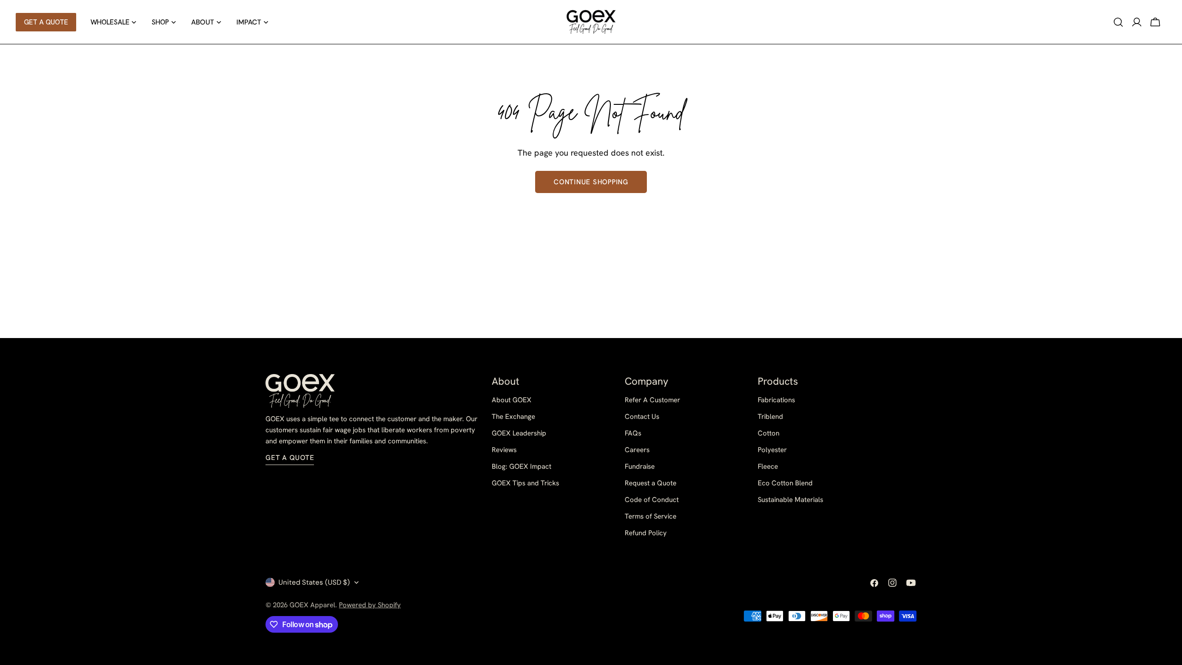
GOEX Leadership (519, 433)
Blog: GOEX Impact (521, 466)
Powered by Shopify (370, 605)
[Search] (1118, 22)
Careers (637, 449)
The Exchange (513, 416)
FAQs (633, 433)
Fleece (768, 466)
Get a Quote (289, 457)
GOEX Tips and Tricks (525, 483)
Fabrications (776, 400)
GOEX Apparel (312, 605)
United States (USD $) (314, 582)
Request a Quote (650, 483)
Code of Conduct (652, 499)
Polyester (772, 449)
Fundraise (640, 466)
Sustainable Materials (790, 499)
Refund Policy (646, 533)
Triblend (770, 416)
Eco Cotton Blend (785, 483)
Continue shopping (591, 182)
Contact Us (642, 416)
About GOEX (511, 400)
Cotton (768, 433)
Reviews (504, 449)
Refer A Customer (652, 400)
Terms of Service (650, 516)
